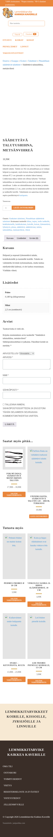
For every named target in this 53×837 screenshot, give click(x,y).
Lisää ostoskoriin (23, 208)
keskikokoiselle (8, 224)
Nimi (6, 375)
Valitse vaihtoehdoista (14, 494)
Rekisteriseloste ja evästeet (21, 792)
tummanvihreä (18, 230)
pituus (13, 227)
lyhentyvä (6, 227)
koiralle (30, 224)
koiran (36, 224)
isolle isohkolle (43, 221)
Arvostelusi (11, 353)
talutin (39, 227)
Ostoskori (30, 34)
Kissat (30, 40)
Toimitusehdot (13, 779)
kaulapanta (23, 195)
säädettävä (21, 227)
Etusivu (7, 40)
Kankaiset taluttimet (17, 219)
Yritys (8, 785)
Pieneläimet (10, 47)
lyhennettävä (45, 224)
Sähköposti (10, 390)
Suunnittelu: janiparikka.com (14, 823)
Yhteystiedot (12, 798)
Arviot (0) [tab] (33, 238)
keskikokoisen (20, 224)
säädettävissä (30, 227)
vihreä (27, 230)
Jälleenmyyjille (14, 804)
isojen (34, 221)
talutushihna (7, 230)
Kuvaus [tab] (10, 238)
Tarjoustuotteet (13, 53)
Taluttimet (32, 61)
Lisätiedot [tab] (21, 238)
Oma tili (17, 34)
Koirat (19, 40)
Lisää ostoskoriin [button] (39, 516)
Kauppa (14, 61)
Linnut (25, 47)
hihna (29, 221)
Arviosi (8, 357)
